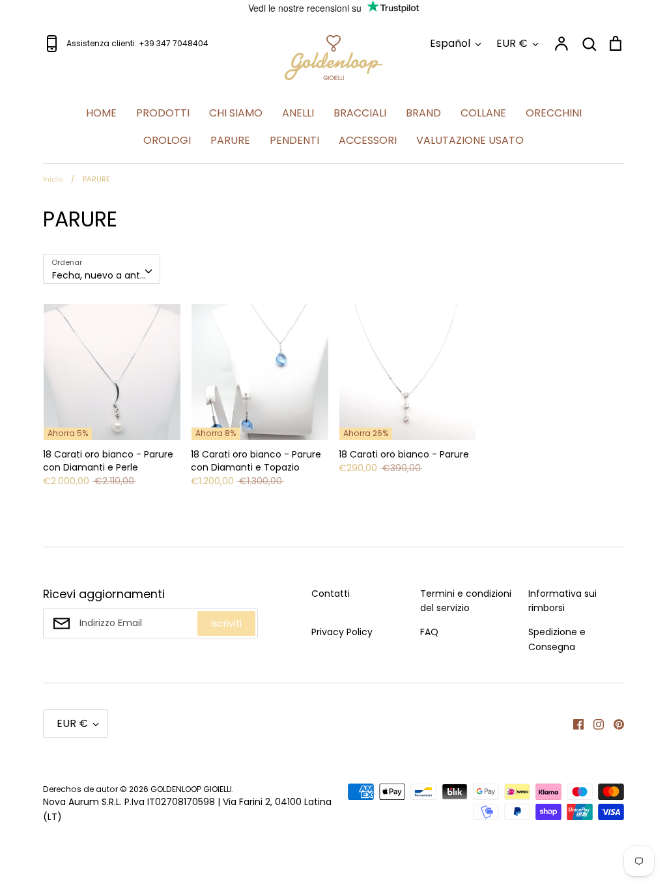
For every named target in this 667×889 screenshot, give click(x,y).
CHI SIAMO (236, 112)
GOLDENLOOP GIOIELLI (191, 789)
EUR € (512, 43)
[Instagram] (594, 723)
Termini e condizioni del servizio (465, 600)
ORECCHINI (554, 112)
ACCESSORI (368, 140)
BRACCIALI (360, 112)
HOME (101, 112)
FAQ (429, 631)
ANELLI (298, 112)
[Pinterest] (614, 723)
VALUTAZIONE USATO (470, 140)
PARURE (230, 140)
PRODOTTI (163, 112)
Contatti (330, 593)
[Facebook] (573, 723)
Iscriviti (226, 623)
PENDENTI (294, 140)
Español (450, 43)
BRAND (423, 112)
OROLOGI (167, 140)
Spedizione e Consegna (557, 639)
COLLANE (483, 112)
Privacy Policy (342, 631)
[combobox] (101, 269)
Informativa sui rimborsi (562, 600)
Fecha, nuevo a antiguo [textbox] (106, 275)
